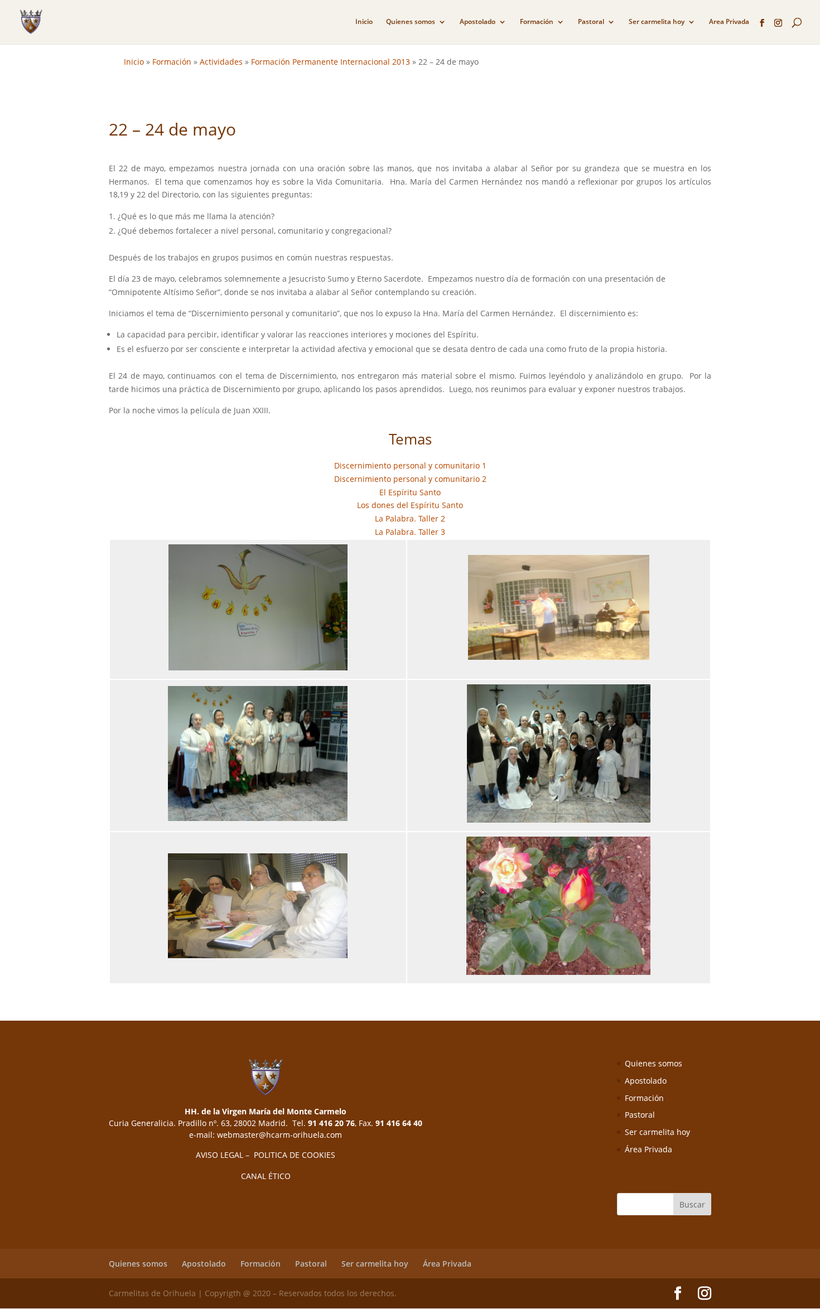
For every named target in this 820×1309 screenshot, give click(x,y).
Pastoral (591, 22)
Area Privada (729, 22)
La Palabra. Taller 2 (410, 518)
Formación (536, 22)
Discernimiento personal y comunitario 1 (410, 465)
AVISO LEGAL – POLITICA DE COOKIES (265, 1154)
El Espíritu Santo (410, 492)
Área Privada (648, 1149)
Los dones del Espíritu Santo (410, 505)
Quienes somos (410, 22)
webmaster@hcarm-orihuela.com (279, 1134)
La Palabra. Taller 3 (410, 532)
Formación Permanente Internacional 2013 (330, 61)
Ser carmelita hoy (656, 22)
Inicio (364, 22)
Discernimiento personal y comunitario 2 (410, 479)
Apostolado (477, 22)
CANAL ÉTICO (266, 1176)
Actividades (221, 61)
